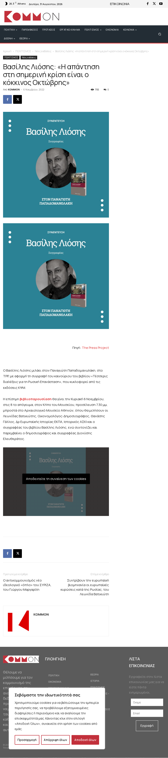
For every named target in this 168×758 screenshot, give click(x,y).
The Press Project (95, 347)
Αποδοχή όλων (85, 740)
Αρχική (7, 51)
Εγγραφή (147, 725)
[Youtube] (161, 4)
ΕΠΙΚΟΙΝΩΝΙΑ (120, 4)
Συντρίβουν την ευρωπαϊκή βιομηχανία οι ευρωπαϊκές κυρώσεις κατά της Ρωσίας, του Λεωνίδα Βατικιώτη (85, 587)
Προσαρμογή (27, 740)
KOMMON (14, 89)
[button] (160, 34)
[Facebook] (147, 4)
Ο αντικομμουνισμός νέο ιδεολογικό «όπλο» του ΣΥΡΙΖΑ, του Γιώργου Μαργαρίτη (27, 585)
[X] (154, 4)
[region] (57, 718)
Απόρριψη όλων (55, 740)
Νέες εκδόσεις (43, 51)
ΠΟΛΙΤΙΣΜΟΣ (23, 51)
